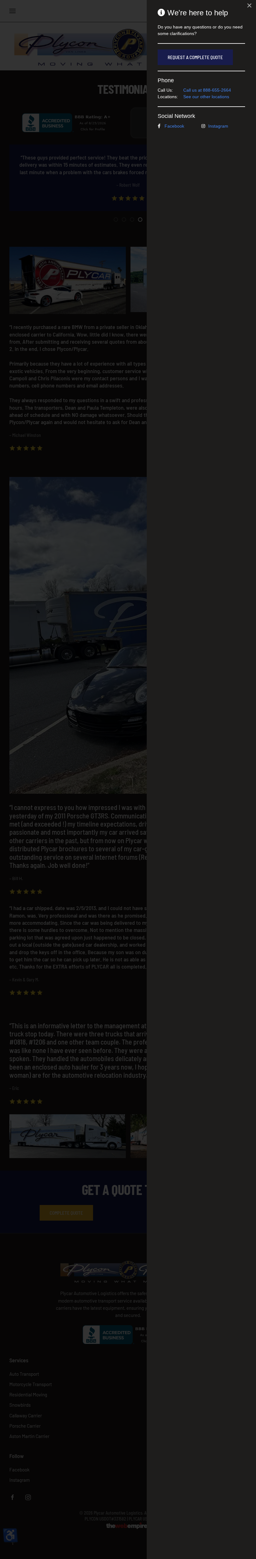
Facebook (174, 126)
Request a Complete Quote (195, 57)
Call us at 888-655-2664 (207, 90)
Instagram (218, 126)
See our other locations (206, 96)
